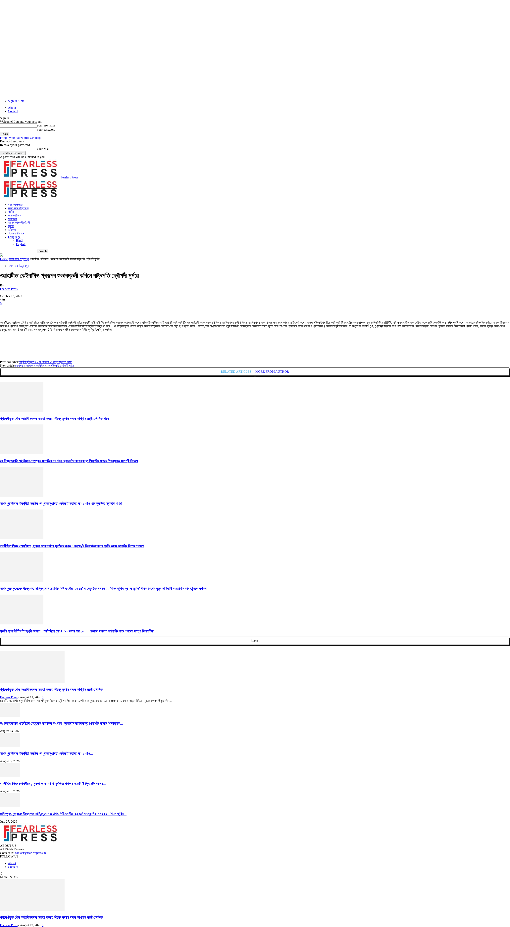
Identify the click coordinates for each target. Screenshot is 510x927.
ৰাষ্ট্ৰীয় (11, 212)
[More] (64, 309)
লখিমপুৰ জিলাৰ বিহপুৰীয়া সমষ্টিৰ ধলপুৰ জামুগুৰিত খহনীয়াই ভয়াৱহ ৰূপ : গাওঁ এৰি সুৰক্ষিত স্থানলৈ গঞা (61, 503)
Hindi (19, 240)
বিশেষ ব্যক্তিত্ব (16, 233)
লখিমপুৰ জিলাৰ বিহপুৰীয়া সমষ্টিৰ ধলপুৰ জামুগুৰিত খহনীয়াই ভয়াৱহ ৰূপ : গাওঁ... (46, 753)
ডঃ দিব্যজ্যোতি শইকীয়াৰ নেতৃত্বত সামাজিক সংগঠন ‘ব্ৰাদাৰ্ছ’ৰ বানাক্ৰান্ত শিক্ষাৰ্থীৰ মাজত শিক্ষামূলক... (61, 723)
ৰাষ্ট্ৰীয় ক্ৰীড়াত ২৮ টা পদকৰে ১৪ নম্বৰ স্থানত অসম (45, 362)
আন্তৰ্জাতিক (14, 215)
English (21, 244)
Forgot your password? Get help (20, 137)
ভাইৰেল (12, 229)
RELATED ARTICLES (236, 371)
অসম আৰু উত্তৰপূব (18, 208)
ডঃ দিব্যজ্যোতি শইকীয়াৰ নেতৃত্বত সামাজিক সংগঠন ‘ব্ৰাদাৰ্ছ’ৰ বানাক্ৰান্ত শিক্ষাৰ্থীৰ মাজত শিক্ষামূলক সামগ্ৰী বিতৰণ (69, 461)
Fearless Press (9, 289)
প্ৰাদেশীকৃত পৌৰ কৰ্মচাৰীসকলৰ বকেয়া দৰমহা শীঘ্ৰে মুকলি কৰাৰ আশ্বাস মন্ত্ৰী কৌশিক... (53, 689)
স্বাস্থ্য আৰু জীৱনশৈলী (19, 222)
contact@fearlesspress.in (30, 852)
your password (46, 129)
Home (4, 259)
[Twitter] (20, 309)
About (12, 107)
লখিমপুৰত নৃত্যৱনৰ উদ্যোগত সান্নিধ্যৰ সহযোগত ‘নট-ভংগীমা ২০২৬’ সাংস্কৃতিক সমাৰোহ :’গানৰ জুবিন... (63, 814)
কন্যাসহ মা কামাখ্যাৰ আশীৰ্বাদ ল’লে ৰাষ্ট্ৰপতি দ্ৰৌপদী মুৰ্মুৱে (44, 365)
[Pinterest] (35, 309)
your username (46, 125)
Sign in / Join (16, 101)
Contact (13, 111)
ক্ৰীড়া (11, 226)
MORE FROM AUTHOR (272, 371)
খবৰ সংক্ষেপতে (15, 204)
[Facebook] (6, 309)
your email (43, 148)
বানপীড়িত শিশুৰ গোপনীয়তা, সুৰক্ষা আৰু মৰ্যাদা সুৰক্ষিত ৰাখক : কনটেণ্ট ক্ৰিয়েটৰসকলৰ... (53, 784)
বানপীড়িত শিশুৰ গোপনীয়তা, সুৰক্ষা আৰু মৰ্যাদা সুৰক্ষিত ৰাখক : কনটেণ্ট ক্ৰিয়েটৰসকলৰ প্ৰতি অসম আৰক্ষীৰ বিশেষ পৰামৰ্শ (72, 546)
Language (14, 237)
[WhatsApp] (49, 309)
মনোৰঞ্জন (12, 219)
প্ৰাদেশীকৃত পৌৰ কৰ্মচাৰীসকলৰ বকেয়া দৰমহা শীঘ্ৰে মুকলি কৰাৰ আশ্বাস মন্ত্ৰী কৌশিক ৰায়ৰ (54, 418)
